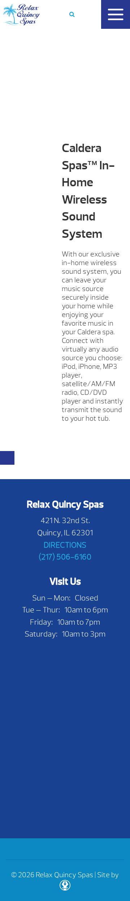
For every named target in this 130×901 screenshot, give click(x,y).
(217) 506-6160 (65, 557)
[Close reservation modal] (7, 458)
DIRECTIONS (65, 545)
